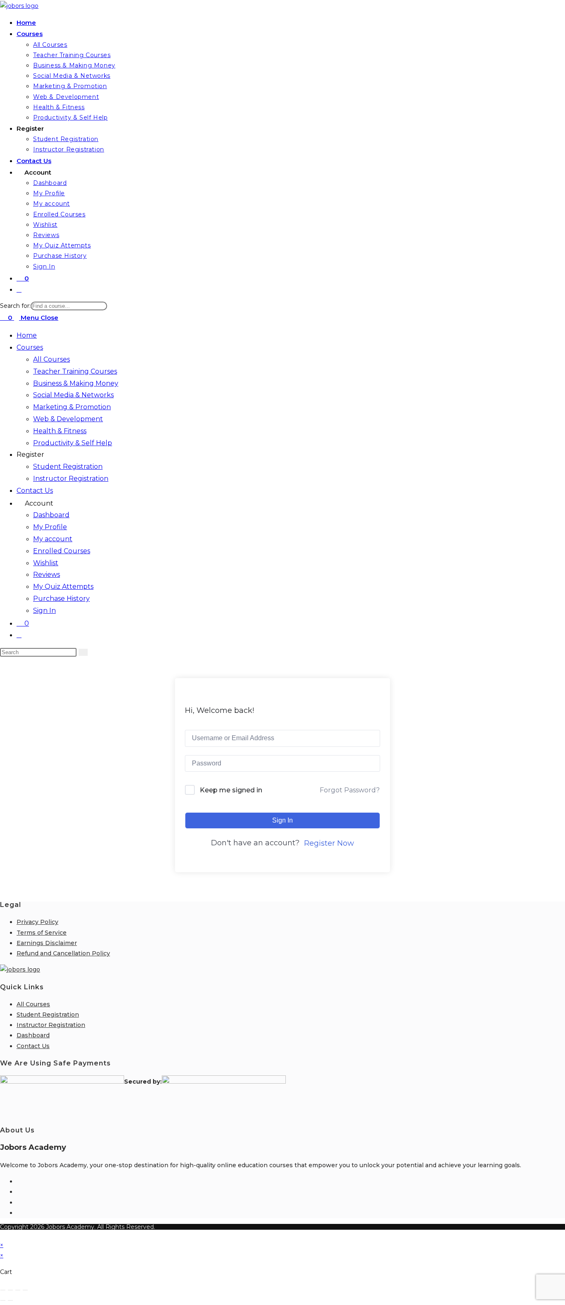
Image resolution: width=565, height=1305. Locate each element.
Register (30, 454)
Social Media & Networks (73, 395)
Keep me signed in (231, 790)
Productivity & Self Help (72, 443)
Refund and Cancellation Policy (63, 953)
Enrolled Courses (61, 551)
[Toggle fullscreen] (10, 1290)
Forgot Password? (350, 790)
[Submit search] (83, 652)
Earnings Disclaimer (47, 943)
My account (52, 539)
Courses (30, 347)
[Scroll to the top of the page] (2, 1234)
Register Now (329, 843)
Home (27, 335)
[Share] (18, 1290)
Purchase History (61, 598)
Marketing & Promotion (72, 407)
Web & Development (68, 419)
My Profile (50, 527)
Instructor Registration (70, 478)
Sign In (44, 610)
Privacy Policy (37, 922)
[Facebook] (19, 1181)
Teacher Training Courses (75, 371)
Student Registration (68, 466)
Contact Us (35, 490)
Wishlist (45, 563)
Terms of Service (42, 932)
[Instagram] (19, 1191)
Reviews (46, 574)
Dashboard (51, 515)
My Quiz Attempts (63, 586)
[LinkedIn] (19, 1202)
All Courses (51, 359)
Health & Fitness (59, 431)
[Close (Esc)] (25, 1290)
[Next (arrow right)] (10, 1300)
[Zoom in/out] (3, 1290)
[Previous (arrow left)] (3, 1300)
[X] (19, 1212)
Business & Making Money (75, 383)
